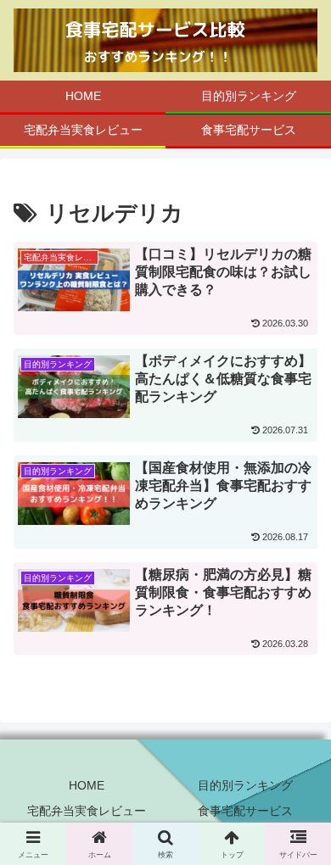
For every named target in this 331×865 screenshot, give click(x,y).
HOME (86, 785)
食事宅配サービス (245, 811)
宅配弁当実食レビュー (86, 811)
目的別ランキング (245, 785)
